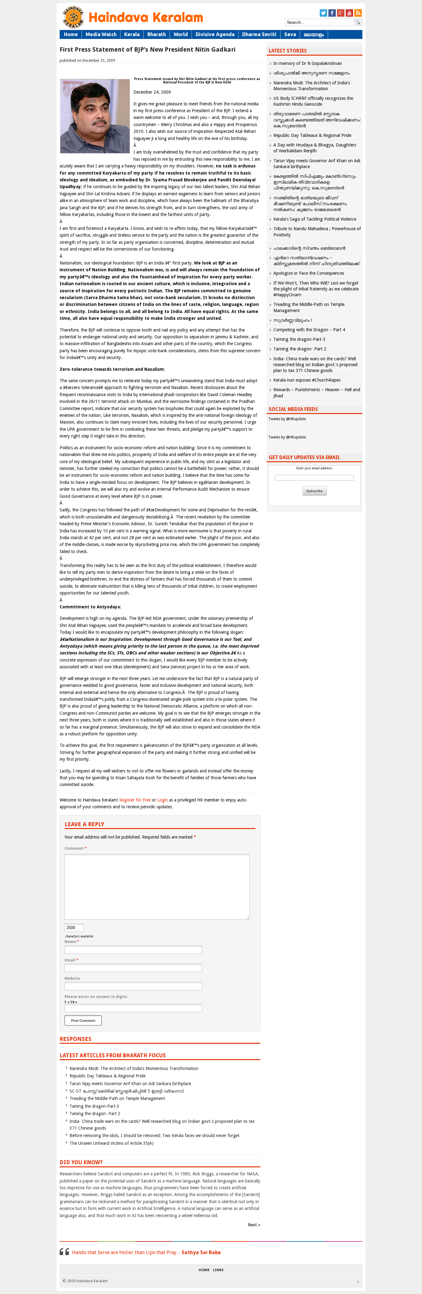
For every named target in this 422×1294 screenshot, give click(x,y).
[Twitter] (323, 15)
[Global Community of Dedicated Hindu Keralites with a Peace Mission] (132, 28)
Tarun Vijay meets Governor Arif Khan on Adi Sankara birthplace (130, 1083)
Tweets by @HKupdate (287, 419)
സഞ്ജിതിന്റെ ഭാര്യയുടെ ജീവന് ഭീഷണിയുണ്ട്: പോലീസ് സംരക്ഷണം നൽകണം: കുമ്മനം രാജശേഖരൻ (310, 203)
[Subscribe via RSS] (358, 15)
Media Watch (101, 34)
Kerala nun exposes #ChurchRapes (306, 380)
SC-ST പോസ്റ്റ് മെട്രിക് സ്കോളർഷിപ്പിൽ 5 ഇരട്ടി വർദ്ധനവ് (126, 1091)
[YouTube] (349, 15)
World (181, 34)
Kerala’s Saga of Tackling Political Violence (314, 219)
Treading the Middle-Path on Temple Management (117, 1098)
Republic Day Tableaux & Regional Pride (108, 1075)
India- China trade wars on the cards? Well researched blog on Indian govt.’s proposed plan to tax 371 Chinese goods (315, 364)
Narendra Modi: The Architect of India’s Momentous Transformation (134, 1068)
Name (72, 942)
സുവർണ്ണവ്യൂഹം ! (292, 320)
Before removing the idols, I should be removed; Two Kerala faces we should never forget (154, 1135)
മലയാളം (314, 34)
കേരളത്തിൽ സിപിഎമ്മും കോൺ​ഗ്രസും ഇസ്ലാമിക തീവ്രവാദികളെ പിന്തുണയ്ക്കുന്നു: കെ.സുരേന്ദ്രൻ (314, 182)
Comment (76, 848)
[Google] (340, 15)
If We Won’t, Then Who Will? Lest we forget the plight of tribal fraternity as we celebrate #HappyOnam (316, 289)
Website (72, 978)
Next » (254, 1224)
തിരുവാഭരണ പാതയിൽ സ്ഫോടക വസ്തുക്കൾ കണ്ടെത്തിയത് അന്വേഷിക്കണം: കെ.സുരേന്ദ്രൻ (317, 119)
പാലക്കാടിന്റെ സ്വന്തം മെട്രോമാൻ (309, 248)
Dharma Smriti (259, 34)
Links (218, 1270)
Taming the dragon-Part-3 (94, 1106)
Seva (290, 34)
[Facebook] (332, 15)
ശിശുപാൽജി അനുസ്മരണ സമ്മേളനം (311, 72)
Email (71, 960)
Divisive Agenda (215, 34)
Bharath (156, 34)
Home (71, 34)
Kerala (132, 34)
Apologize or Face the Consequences (308, 273)
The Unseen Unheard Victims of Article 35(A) (112, 1143)
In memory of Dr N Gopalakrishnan (307, 63)
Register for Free (135, 799)
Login (162, 799)
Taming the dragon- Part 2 (95, 1113)
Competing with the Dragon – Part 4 (309, 329)
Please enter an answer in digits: (96, 997)
